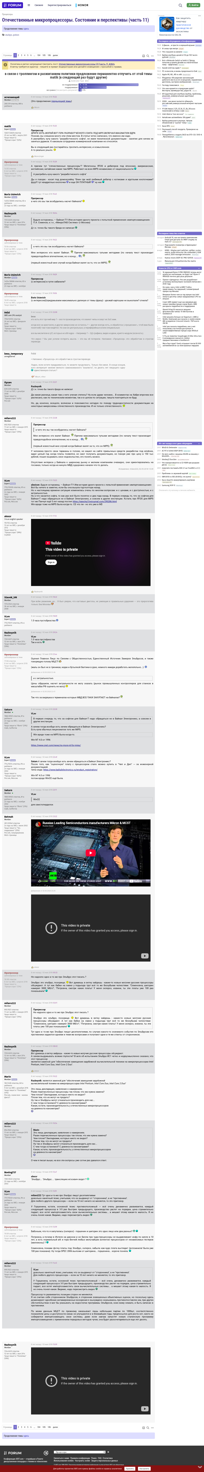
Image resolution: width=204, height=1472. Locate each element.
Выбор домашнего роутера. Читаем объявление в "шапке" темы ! (177, 122)
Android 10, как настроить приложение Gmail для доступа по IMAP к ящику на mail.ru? (181, 240)
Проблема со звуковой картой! (175, 473)
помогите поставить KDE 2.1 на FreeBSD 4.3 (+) (181, 468)
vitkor (43, 377)
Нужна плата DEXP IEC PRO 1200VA (179, 258)
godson (16, 34)
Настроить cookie (82, 1460)
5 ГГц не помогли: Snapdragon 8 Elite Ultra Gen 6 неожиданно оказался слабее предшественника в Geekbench (182, 338)
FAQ (99, 1458)
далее (55, 55)
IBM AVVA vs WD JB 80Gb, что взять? (176, 477)
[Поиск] (180, 5)
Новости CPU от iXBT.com (170, 268)
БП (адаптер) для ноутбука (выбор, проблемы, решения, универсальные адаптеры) (181, 95)
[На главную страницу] (12, 5)
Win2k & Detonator (169, 448)
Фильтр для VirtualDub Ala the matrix (180, 261)
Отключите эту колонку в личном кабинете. (177, 490)
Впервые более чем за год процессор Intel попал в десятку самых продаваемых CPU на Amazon (182, 297)
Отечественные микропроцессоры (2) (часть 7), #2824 (87, 64)
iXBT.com (58, 1465)
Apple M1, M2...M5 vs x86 (172, 74)
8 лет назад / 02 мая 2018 (44, 480)
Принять (130, 1469)
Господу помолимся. (170, 85)
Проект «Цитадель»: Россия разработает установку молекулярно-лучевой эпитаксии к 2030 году (182, 282)
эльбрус (8, 34)
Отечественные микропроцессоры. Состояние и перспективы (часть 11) (75, 19)
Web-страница (10, 331)
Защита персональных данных (104, 1460)
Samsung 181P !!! (168, 485)
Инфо (150, 97)
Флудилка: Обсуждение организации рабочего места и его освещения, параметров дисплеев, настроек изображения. (182, 80)
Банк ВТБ (166, 126)
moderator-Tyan (77, 81)
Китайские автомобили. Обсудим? (176, 117)
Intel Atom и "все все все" (173, 114)
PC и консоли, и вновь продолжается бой (179, 71)
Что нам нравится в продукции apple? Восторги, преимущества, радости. (178, 89)
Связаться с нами (61, 1458)
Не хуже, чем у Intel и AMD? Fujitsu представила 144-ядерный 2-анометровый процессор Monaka (181, 289)
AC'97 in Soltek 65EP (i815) (172, 451)
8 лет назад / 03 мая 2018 (44, 973)
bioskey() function (169, 459)
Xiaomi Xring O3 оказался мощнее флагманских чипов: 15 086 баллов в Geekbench (178, 311)
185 (44, 55)
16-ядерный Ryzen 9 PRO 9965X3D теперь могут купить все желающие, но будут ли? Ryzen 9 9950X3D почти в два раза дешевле (182, 274)
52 (87, 81)
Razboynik (38, 592)
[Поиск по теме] (148, 56)
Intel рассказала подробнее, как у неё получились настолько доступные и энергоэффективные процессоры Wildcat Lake (180, 329)
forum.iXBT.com (110, 1465)
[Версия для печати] (144, 56)
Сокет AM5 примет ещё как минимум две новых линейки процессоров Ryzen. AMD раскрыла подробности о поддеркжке (180, 304)
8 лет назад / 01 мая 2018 (44, 97)
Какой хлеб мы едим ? (171, 68)
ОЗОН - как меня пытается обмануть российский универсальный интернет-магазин (182, 102)
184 (38, 55)
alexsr (36, 967)
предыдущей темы (61, 101)
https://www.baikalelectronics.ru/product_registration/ (70, 769)
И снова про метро (170, 49)
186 (49, 55)
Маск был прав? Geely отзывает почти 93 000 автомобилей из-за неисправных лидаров (182, 344)
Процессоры (7, 14)
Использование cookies (64, 1460)
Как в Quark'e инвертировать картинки (178, 480)
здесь (26, 28)
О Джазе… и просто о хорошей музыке (178, 45)
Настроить (144, 1469)
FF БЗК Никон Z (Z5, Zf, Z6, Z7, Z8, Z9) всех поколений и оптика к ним (178, 110)
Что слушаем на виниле (172, 52)
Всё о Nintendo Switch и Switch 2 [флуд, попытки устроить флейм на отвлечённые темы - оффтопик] (180, 62)
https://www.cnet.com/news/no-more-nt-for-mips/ (56, 745)
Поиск (94, 1458)
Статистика (108, 1458)
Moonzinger (39, 156)
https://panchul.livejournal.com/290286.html (95, 501)
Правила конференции (80, 1458)
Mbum (36, 107)
